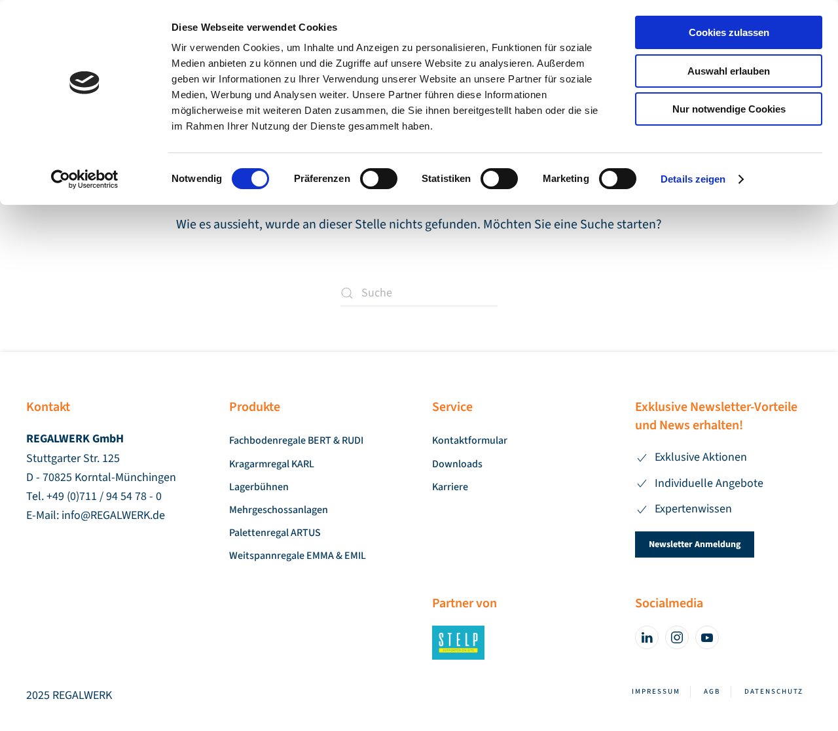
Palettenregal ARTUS (275, 533)
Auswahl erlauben (728, 71)
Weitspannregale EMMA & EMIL (297, 555)
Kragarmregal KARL (271, 464)
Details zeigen (693, 179)
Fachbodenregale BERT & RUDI (296, 440)
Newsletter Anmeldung (694, 544)
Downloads (457, 464)
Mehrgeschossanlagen (278, 510)
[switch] (378, 178)
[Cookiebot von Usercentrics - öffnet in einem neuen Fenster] (84, 179)
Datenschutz (773, 691)
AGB (712, 691)
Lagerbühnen (259, 487)
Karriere (450, 487)
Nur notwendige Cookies (729, 109)
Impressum (656, 691)
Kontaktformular (469, 440)
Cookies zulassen (729, 32)
